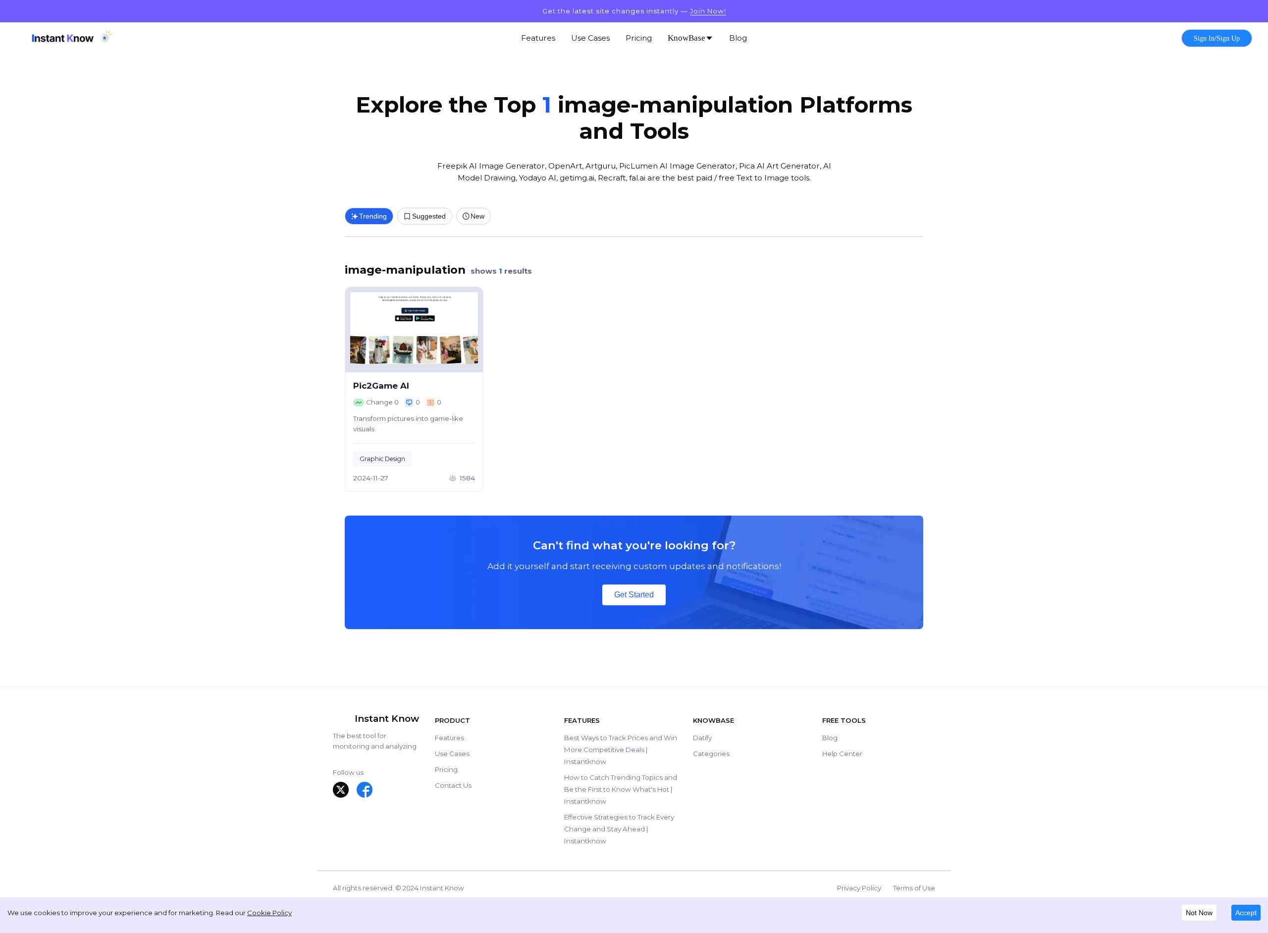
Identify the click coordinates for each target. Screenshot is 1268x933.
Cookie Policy (269, 913)
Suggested (429, 216)
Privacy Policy (859, 888)
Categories (711, 754)
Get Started (634, 594)
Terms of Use (914, 888)
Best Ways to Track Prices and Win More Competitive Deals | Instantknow (620, 749)
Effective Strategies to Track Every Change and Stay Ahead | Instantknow (619, 829)
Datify (702, 738)
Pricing (446, 769)
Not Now (1199, 913)
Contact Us (453, 785)
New (477, 216)
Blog (830, 738)
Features (449, 738)
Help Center (842, 754)
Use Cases (452, 754)
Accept (1246, 913)
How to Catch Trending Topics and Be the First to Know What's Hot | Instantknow (620, 789)
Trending (373, 216)
